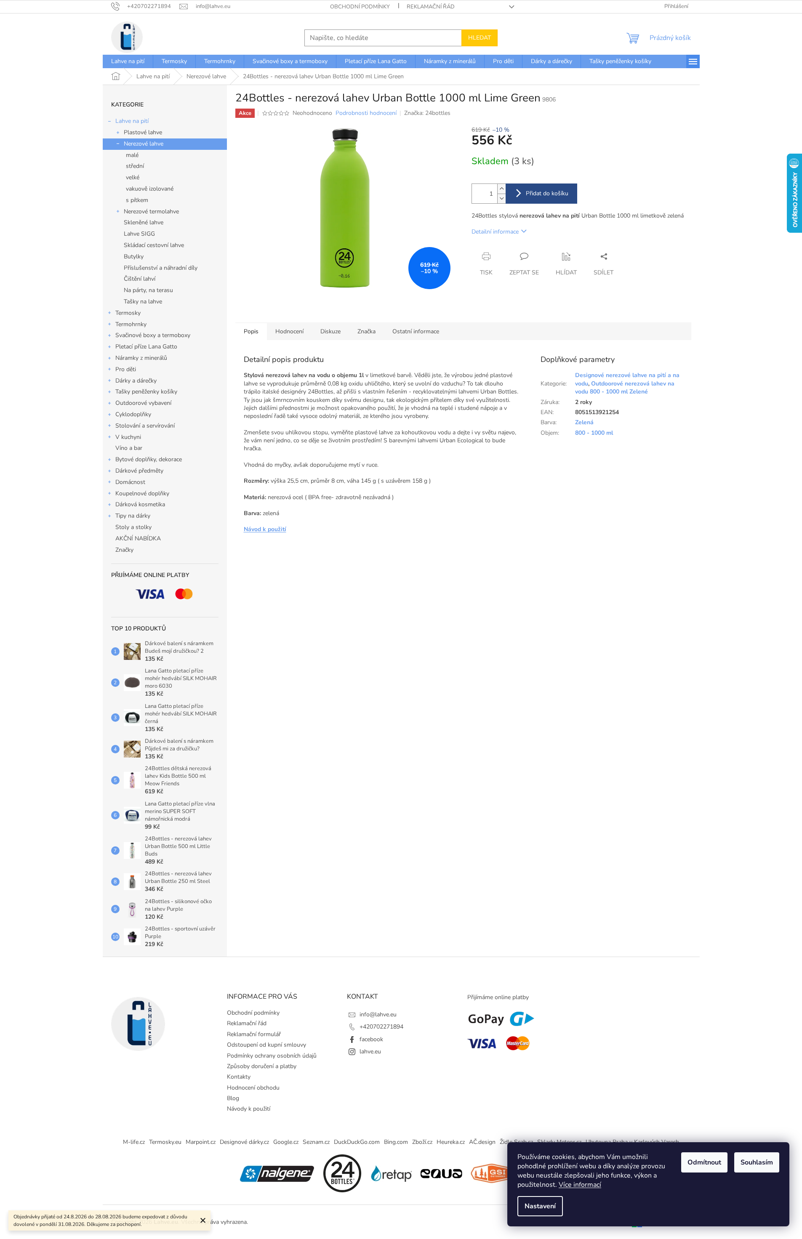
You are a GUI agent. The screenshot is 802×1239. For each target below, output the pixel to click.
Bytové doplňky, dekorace (148, 459)
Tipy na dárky (132, 516)
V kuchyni (128, 437)
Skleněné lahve (143, 222)
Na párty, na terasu (148, 290)
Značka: (427, 113)
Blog (233, 1098)
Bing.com (396, 1142)
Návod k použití (265, 529)
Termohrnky (131, 324)
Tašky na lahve (143, 302)
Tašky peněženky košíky (146, 392)
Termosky (128, 313)
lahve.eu (370, 1052)
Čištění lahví (139, 279)
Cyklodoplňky (133, 414)
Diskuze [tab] (330, 331)
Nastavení (540, 1206)
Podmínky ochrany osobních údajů (272, 1056)
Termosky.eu (165, 1142)
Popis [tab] (251, 331)
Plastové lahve (143, 132)
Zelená (584, 422)
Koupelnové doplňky (142, 493)
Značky (124, 550)
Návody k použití (248, 1109)
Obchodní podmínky (360, 7)
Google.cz (285, 1142)
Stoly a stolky (133, 527)
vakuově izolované (149, 189)
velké (132, 177)
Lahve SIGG (139, 234)
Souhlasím (757, 1162)
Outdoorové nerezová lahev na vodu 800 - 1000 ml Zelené (624, 388)
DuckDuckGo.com (357, 1142)
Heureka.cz (451, 1142)
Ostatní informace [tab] (415, 331)
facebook (371, 1039)
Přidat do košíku (547, 193)
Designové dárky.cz (244, 1142)
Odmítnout (704, 1162)
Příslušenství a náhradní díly (160, 268)
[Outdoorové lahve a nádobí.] (492, 1173)
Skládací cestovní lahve (154, 245)
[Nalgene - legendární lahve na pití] (277, 1173)
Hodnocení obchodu (253, 1088)
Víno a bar (128, 448)
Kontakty (238, 1077)
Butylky (134, 257)
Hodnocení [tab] (289, 331)
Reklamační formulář (254, 1034)
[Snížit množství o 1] (501, 198)
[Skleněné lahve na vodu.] (391, 1173)
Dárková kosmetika (140, 504)
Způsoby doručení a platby (261, 1066)
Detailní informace (495, 232)
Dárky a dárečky (136, 381)
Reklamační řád (431, 7)
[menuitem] (128, 61)
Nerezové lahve (143, 144)
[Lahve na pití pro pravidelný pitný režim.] (441, 1173)
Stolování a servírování (145, 426)
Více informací (580, 1184)
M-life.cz (134, 1142)
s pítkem (137, 200)
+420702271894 (381, 1027)
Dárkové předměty (139, 471)
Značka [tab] (366, 331)
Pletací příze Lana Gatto (146, 347)
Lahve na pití (132, 121)
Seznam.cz (316, 1142)
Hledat (479, 38)
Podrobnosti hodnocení (366, 113)
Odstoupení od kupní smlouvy (266, 1045)
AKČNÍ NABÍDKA (138, 538)
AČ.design (482, 1142)
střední (135, 166)
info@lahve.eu (378, 1014)
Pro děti (125, 369)
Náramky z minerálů (141, 358)
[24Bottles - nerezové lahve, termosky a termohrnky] (342, 1173)
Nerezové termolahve (151, 211)
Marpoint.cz (201, 1142)
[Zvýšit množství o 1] (501, 189)
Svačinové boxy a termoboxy (152, 335)
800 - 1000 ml (594, 433)
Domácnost (130, 482)
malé (132, 155)
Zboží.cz (422, 1142)
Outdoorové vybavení (143, 403)
